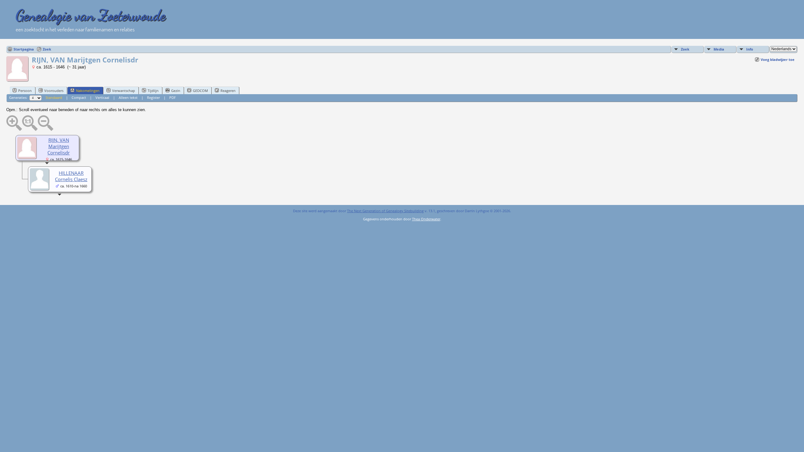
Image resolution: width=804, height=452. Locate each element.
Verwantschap (123, 90)
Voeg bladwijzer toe (778, 59)
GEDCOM (200, 90)
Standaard (54, 97)
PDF (172, 97)
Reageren (228, 90)
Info (749, 49)
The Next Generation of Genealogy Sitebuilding (385, 210)
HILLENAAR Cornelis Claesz (71, 176)
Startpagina (24, 49)
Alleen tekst (128, 97)
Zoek (47, 49)
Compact (79, 97)
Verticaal (102, 97)
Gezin (175, 90)
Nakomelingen (88, 90)
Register (153, 97)
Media (719, 49)
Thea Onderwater (426, 219)
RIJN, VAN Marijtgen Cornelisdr (58, 146)
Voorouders (53, 90)
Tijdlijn (153, 90)
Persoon (25, 90)
